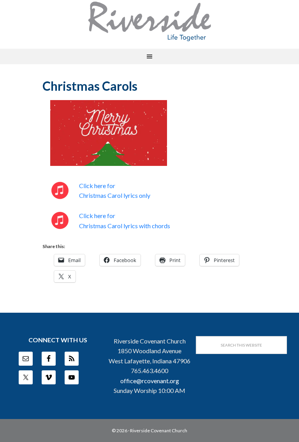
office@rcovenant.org (149, 380)
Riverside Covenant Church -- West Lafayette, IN (149, 21)
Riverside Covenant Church (158, 430)
